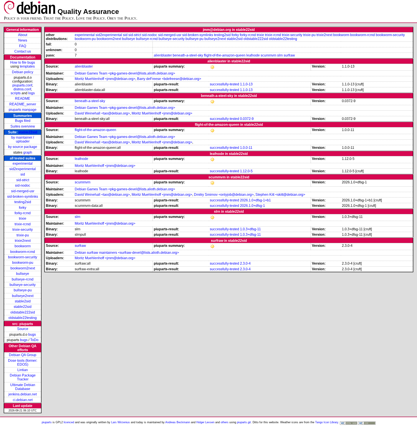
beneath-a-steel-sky (188, 55)
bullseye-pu (23, 290)
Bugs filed (22, 121)
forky (22, 207)
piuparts (47, 422)
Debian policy (22, 72)
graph (27, 152)
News (22, 40)
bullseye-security (23, 285)
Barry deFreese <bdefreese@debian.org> (169, 79)
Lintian (22, 370)
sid (22, 174)
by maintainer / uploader (22, 139)
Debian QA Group (22, 355)
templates (27, 66)
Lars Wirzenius (120, 422)
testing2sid (22, 202)
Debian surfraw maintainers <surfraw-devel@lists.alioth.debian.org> (127, 252)
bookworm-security (22, 257)
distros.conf (22, 89)
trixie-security (22, 229)
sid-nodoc (22, 185)
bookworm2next (22, 268)
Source (22, 329)
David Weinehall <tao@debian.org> (102, 113)
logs (31, 93)
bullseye (22, 273)
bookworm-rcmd (22, 252)
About (22, 35)
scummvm (268, 55)
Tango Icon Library (326, 422)
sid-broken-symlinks (22, 196)
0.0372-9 (247, 119)
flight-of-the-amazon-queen (224, 55)
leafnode (253, 55)
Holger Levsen (205, 422)
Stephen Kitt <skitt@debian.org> (280, 194)
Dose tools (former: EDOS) (22, 362)
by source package (22, 147)
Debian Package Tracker (23, 377)
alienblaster (163, 55)
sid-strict (22, 180)
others (224, 422)
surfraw (289, 55)
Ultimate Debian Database (22, 387)
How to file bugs (22, 62)
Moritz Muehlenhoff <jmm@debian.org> (105, 79)
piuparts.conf (22, 85)
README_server (22, 104)
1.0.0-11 (246, 147)
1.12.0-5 (246, 171)
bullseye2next (22, 296)
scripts (16, 93)
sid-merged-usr (22, 191)
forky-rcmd (23, 213)
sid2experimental (22, 169)
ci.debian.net (23, 400)
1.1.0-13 (246, 84)
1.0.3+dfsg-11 (250, 229)
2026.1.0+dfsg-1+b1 (255, 200)
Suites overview (22, 126)
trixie (22, 218)
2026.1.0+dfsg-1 (252, 205)
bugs (32, 334)
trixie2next (23, 240)
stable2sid (23, 301)
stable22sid (27, 132)
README (22, 98)
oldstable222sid (22, 312)
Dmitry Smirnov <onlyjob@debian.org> (224, 194)
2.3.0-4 (245, 263)
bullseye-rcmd (22, 279)
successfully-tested (224, 84)
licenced (69, 422)
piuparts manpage (22, 109)
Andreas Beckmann (177, 422)
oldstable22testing (22, 318)
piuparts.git (244, 422)
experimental (23, 163)
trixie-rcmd (23, 224)
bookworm (23, 246)
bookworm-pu (22, 262)
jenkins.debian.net (22, 394)
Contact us (22, 51)
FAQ (22, 46)
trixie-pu (23, 235)
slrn (280, 55)
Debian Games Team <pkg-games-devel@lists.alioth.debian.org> (125, 73)
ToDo (34, 340)
